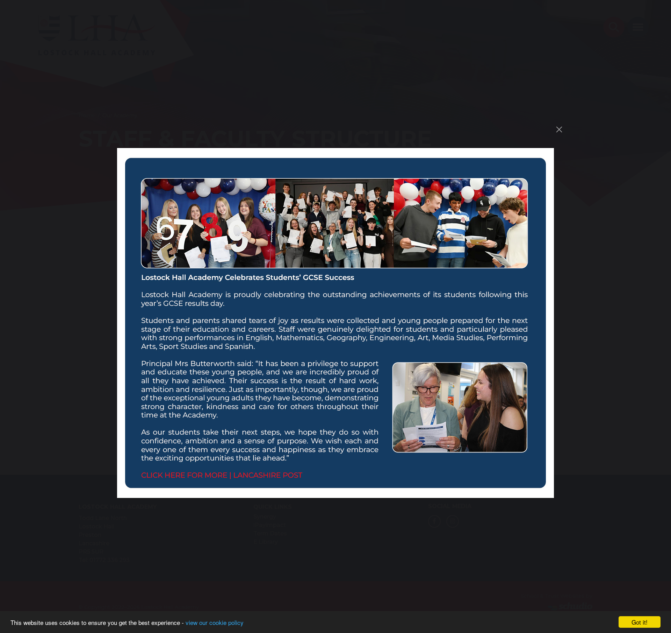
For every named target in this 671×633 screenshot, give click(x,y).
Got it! (640, 622)
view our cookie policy (215, 622)
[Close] (559, 129)
